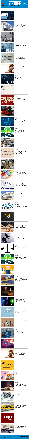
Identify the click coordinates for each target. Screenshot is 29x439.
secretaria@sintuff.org (25, 1)
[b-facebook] (2, 5)
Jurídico (16, 12)
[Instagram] (3, 5)
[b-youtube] (6, 5)
